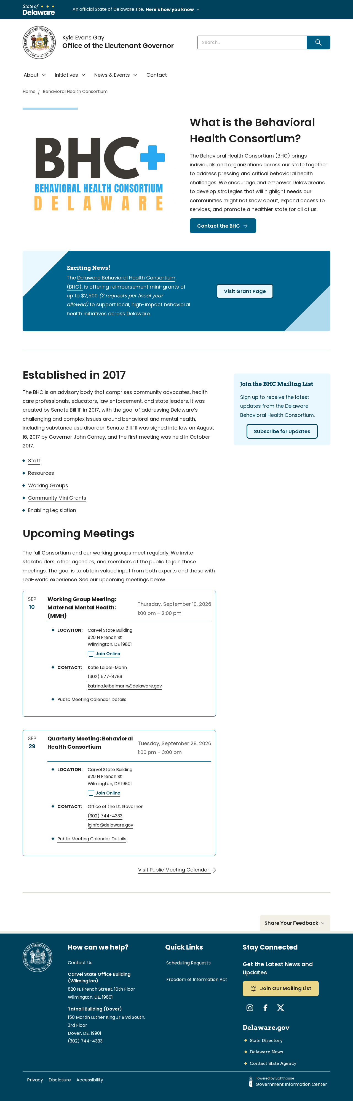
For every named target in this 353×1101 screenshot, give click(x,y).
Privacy (35, 1080)
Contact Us (80, 962)
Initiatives (66, 74)
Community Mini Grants (57, 497)
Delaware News (266, 1051)
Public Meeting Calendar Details (91, 699)
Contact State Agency (273, 1063)
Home (29, 92)
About (31, 74)
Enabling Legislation (52, 510)
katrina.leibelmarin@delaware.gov (125, 686)
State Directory (266, 1040)
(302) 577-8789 (105, 676)
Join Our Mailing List (285, 988)
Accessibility (89, 1080)
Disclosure (60, 1080)
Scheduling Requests (188, 963)
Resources (41, 473)
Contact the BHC (218, 225)
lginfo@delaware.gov (110, 825)
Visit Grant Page (245, 291)
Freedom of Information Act (196, 979)
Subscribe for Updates (282, 431)
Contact (156, 74)
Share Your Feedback (291, 922)
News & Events (112, 74)
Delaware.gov (266, 1027)
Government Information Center (291, 1084)
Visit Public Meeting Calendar (174, 869)
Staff (34, 460)
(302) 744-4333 (105, 816)
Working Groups (48, 485)
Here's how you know (170, 9)
